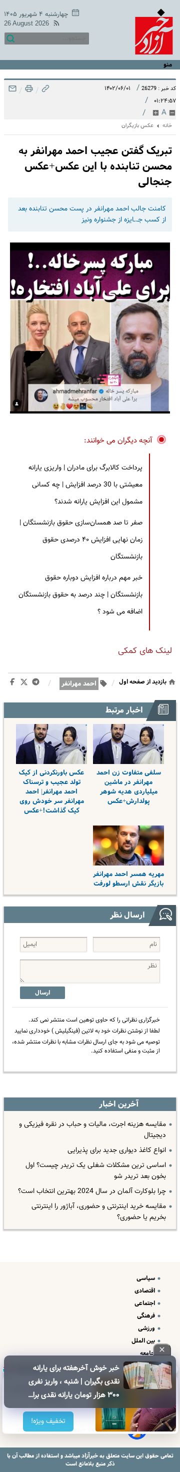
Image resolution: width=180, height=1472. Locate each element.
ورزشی (147, 1328)
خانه (167, 126)
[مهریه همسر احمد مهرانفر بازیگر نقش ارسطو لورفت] (128, 846)
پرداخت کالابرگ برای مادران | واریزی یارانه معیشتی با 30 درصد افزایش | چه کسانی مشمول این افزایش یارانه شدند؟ (85, 485)
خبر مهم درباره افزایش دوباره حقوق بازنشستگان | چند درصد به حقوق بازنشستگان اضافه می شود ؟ (80, 595)
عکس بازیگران (138, 126)
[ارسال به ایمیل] (12, 91)
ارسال (42, 992)
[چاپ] (28, 91)
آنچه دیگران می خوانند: (118, 440)
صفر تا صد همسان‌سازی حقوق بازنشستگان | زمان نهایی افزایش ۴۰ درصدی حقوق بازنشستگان (81, 540)
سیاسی (146, 1278)
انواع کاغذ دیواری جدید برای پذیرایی (117, 1150)
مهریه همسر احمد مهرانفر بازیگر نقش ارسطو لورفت (128, 879)
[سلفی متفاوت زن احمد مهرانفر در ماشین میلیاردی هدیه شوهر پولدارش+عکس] (128, 744)
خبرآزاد (89, 1456)
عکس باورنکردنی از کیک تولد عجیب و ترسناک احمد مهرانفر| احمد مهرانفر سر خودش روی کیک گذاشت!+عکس (51, 792)
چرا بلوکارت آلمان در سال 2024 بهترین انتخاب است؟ (92, 1191)
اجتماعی (145, 1303)
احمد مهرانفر (79, 683)
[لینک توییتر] (26, 684)
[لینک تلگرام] (38, 684)
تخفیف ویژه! (48, 1421)
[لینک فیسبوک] (14, 684)
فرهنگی (146, 1316)
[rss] (54, 25)
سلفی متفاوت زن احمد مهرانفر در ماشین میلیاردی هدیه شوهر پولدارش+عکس (128, 787)
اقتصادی (145, 1290)
